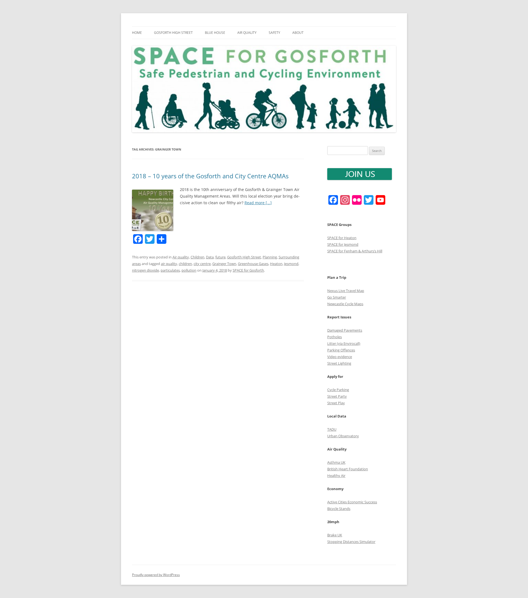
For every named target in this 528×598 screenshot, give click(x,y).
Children (197, 257)
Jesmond (291, 263)
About (298, 32)
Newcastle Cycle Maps (345, 303)
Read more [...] (258, 202)
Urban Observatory (343, 435)
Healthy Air (336, 475)
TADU (331, 429)
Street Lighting (339, 363)
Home (137, 32)
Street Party (337, 396)
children (185, 263)
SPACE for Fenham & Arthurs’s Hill (354, 251)
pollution (189, 270)
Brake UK (334, 535)
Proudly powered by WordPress (156, 574)
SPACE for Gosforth (248, 270)
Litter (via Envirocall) (343, 343)
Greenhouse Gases (253, 263)
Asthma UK (336, 462)
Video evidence (339, 356)
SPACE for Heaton (341, 237)
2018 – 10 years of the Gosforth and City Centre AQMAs (210, 176)
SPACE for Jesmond (342, 244)
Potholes (334, 336)
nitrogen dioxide (145, 270)
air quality (169, 263)
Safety (274, 32)
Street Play (336, 402)
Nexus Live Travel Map (345, 290)
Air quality (247, 32)
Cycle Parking (338, 389)
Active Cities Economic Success (352, 501)
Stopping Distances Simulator (351, 541)
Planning (270, 257)
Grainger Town (224, 263)
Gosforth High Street (173, 32)
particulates (170, 270)
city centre (202, 263)
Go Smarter (336, 297)
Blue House (215, 32)
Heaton (276, 263)
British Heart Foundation (347, 468)
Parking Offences (341, 350)
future (220, 257)
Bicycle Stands (338, 508)
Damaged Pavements (344, 330)
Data (210, 257)
